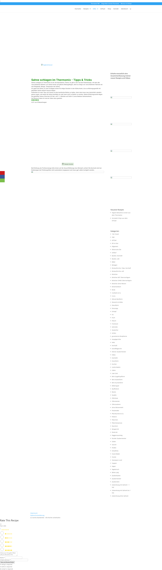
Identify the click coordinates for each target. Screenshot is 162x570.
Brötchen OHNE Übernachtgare (122, 280)
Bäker (113, 262)
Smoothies (115, 451)
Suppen (114, 463)
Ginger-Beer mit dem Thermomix (110, 3)
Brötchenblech (116, 287)
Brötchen (115, 274)
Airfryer (102, 9)
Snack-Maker (116, 454)
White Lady (115, 472)
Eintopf (114, 311)
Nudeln (114, 395)
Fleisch (114, 321)
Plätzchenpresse (117, 423)
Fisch (113, 318)
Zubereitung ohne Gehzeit (120, 496)
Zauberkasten (116, 475)
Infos (94, 9)
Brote (113, 290)
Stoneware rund (117, 460)
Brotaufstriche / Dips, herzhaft (121, 268)
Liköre (114, 370)
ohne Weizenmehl (117, 407)
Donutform (115, 305)
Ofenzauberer (116, 404)
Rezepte (86, 9)
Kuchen (114, 364)
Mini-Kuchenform (117, 383)
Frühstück (115, 324)
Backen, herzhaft (117, 256)
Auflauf (114, 253)
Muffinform (115, 389)
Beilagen (114, 265)
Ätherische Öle (116, 249)
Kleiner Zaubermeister (119, 352)
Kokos (114, 355)
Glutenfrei (115, 330)
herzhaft (114, 345)
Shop (109, 9)
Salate (114, 441)
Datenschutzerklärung (37, 515)
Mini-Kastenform (117, 379)
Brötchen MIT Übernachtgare (121, 277)
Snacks (114, 457)
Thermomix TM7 (95, 3)
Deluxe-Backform (117, 299)
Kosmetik (115, 358)
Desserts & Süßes (117, 302)
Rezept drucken (68, 164)
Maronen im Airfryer (126, 3)
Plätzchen (115, 420)
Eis (113, 314)
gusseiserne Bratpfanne (119, 336)
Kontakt (116, 9)
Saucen (114, 444)
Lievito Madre (116, 367)
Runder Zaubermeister (119, 438)
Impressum (34, 513)
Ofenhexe (115, 398)
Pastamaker (115, 410)
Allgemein (115, 246)
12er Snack (115, 234)
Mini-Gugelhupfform (118, 376)
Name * (2, 558)
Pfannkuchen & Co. (118, 414)
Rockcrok (114, 432)
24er (113, 237)
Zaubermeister (116, 479)
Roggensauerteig (117, 435)
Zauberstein (115, 482)
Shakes (114, 448)
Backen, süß (115, 259)
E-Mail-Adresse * (5, 560)
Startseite (78, 9)
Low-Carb (115, 373)
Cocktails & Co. (116, 293)
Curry (113, 296)
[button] (32, 100)
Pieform (114, 417)
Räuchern (115, 426)
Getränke (115, 327)
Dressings (115, 308)
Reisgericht (115, 429)
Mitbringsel (115, 386)
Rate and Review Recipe (7, 562)
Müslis (114, 392)
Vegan (114, 466)
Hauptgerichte (116, 339)
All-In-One (115, 243)
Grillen (114, 333)
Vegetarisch (115, 469)
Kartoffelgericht (117, 349)
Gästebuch (124, 9)
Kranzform (115, 361)
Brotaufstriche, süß (118, 271)
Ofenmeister (116, 401)
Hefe (113, 342)
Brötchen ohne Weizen (119, 283)
